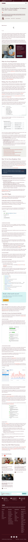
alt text (19, 264)
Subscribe (24, 493)
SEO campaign (24, 446)
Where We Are (23, 509)
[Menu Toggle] (25, 3)
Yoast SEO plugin (5, 196)
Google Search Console (5, 309)
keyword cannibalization (9, 79)
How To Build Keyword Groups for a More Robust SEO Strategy (12, 155)
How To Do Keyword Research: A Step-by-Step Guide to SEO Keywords (13, 149)
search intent (13, 71)
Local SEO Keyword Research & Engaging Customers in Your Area (12, 152)
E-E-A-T (19, 246)
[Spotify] (16, 537)
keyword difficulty (17, 363)
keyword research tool (18, 95)
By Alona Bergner (7, 18)
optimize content (23, 315)
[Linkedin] (11, 537)
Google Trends (9, 96)
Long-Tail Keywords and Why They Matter (9, 153)
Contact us (22, 170)
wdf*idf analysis (15, 167)
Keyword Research (18, 18)
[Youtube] (14, 537)
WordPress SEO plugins (5, 190)
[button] (2, 12)
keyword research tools (20, 165)
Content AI (7, 423)
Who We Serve (17, 509)
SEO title (8, 400)
